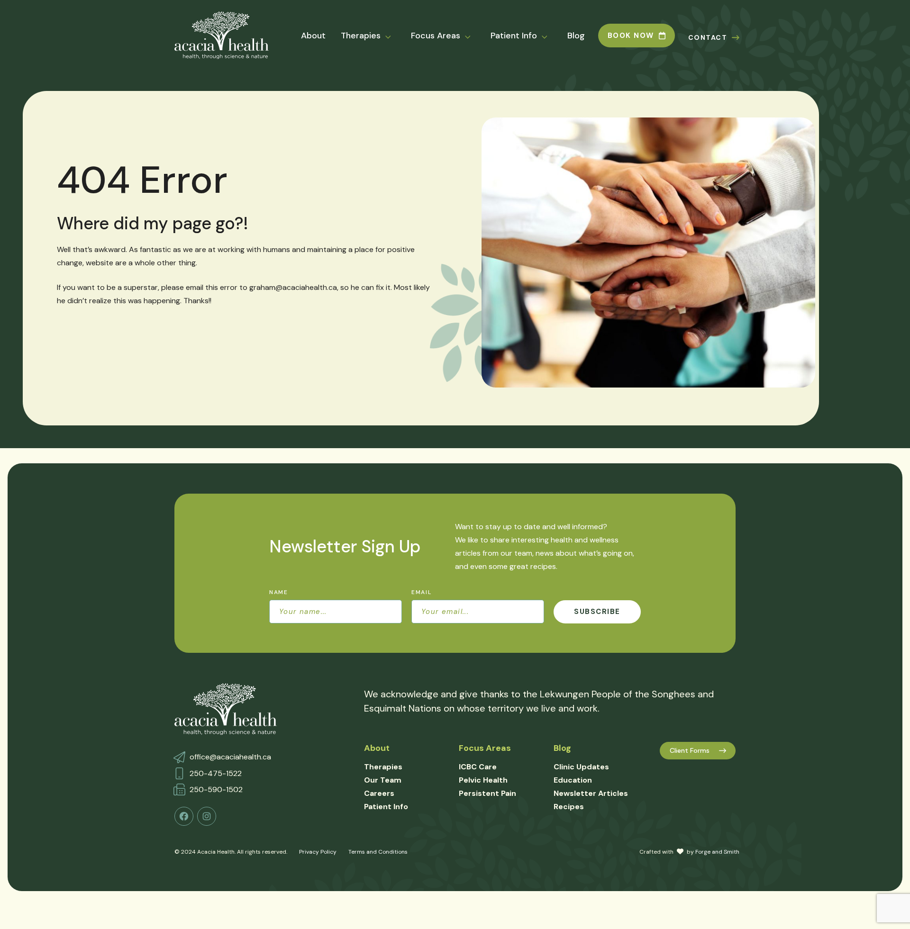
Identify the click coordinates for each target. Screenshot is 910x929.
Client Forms (690, 750)
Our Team (382, 780)
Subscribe (597, 611)
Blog (576, 35)
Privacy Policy (318, 852)
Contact (708, 37)
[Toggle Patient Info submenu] (550, 36)
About (313, 35)
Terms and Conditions (378, 852)
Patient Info (514, 35)
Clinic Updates (581, 767)
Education (573, 780)
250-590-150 (214, 789)
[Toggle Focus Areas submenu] (473, 36)
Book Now (631, 35)
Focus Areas (435, 35)
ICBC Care (478, 767)
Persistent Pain (487, 793)
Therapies (361, 35)
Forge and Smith (717, 852)
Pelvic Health (483, 780)
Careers (379, 793)
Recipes (569, 807)
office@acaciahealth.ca (230, 757)
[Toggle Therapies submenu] (393, 36)
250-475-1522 (216, 773)
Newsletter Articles (591, 793)
